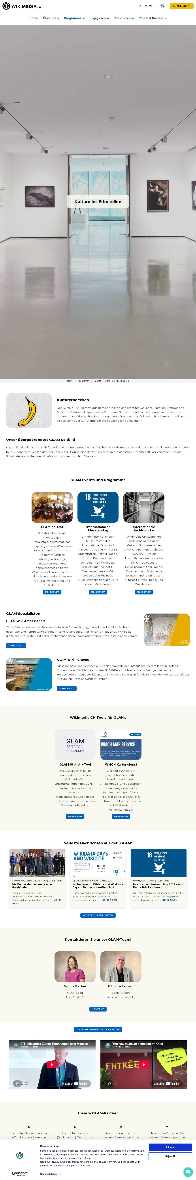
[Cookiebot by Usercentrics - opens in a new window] (19, 1174)
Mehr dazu (109, 900)
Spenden (181, 6)
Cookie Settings (48, 1174)
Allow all (170, 1147)
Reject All (170, 1156)
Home (33, 18)
